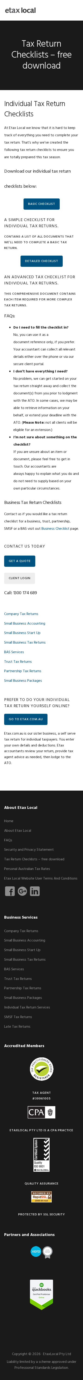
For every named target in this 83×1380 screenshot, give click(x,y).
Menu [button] (73, 10)
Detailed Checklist (41, 261)
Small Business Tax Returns (25, 643)
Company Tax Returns (21, 614)
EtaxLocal (20, 10)
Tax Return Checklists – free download (34, 859)
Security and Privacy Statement (29, 850)
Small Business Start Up (22, 633)
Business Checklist (55, 529)
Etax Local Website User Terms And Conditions (40, 879)
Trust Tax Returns (18, 662)
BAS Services (14, 652)
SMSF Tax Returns (18, 1017)
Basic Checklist (41, 204)
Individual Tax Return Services (27, 1008)
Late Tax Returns (17, 1027)
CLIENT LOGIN (19, 578)
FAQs (8, 840)
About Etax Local (17, 831)
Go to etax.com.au (26, 719)
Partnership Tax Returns (22, 671)
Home (8, 821)
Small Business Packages (23, 681)
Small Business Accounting (24, 624)
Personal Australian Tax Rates (27, 869)
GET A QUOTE (20, 561)
